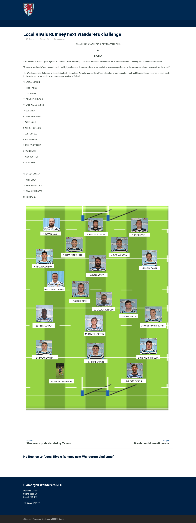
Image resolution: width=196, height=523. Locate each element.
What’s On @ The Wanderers (82, 15)
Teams (120, 15)
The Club (106, 15)
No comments (59, 39)
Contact (174, 15)
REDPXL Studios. (58, 519)
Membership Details (154, 15)
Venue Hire (134, 15)
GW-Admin (30, 39)
